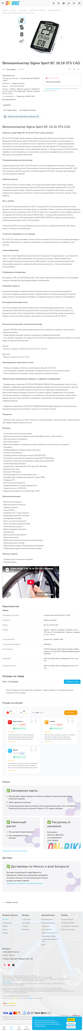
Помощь (64, 915)
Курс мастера (47, 929)
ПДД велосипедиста (49, 933)
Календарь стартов (49, 936)
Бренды (5, 933)
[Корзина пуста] (79, 3)
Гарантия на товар (68, 929)
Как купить (26, 923)
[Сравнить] (74, 69)
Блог (43, 945)
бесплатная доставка (53, 89)
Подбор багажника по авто (50, 940)
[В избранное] (69, 69)
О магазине (26, 919)
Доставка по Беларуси (10, 1017)
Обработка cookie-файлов (28, 1019)
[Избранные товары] (74, 3)
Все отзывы (69, 713)
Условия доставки (68, 923)
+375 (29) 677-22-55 (10, 952)
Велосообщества (48, 923)
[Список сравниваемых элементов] (69, 3)
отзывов (29, 998)
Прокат (5, 926)
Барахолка (46, 926)
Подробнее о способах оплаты (14, 851)
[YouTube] (9, 965)
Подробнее (51, 843)
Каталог (5, 919)
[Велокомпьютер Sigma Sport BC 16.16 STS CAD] (45, 37)
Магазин (25, 915)
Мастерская (7, 923)
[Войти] (64, 3)
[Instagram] (4, 965)
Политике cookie (39, 1026)
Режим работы (6, 982)
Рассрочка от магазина (70, 926)
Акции (4, 929)
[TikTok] (13, 965)
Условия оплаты (67, 919)
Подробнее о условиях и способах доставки (24, 883)
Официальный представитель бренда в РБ (23, 117)
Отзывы (25, 926)
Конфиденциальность (10, 1019)
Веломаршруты (47, 919)
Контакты (25, 929)
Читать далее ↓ (12, 741)
